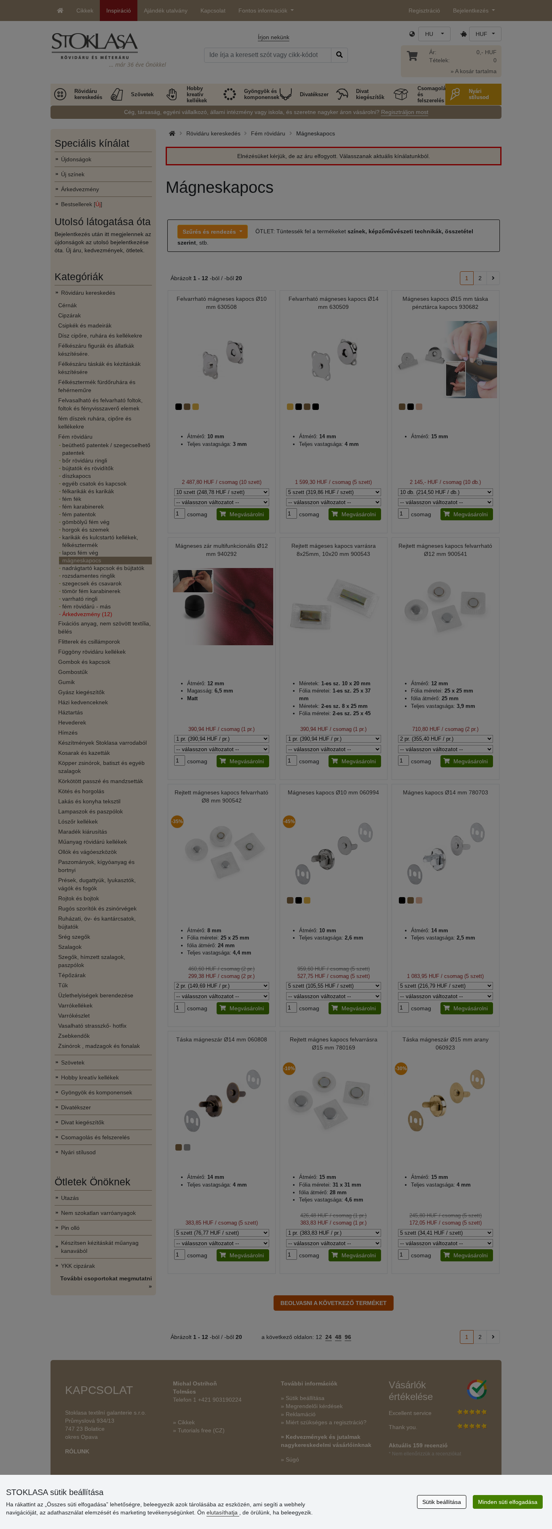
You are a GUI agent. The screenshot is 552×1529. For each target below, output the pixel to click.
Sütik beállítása (441, 1502)
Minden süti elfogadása (507, 1502)
